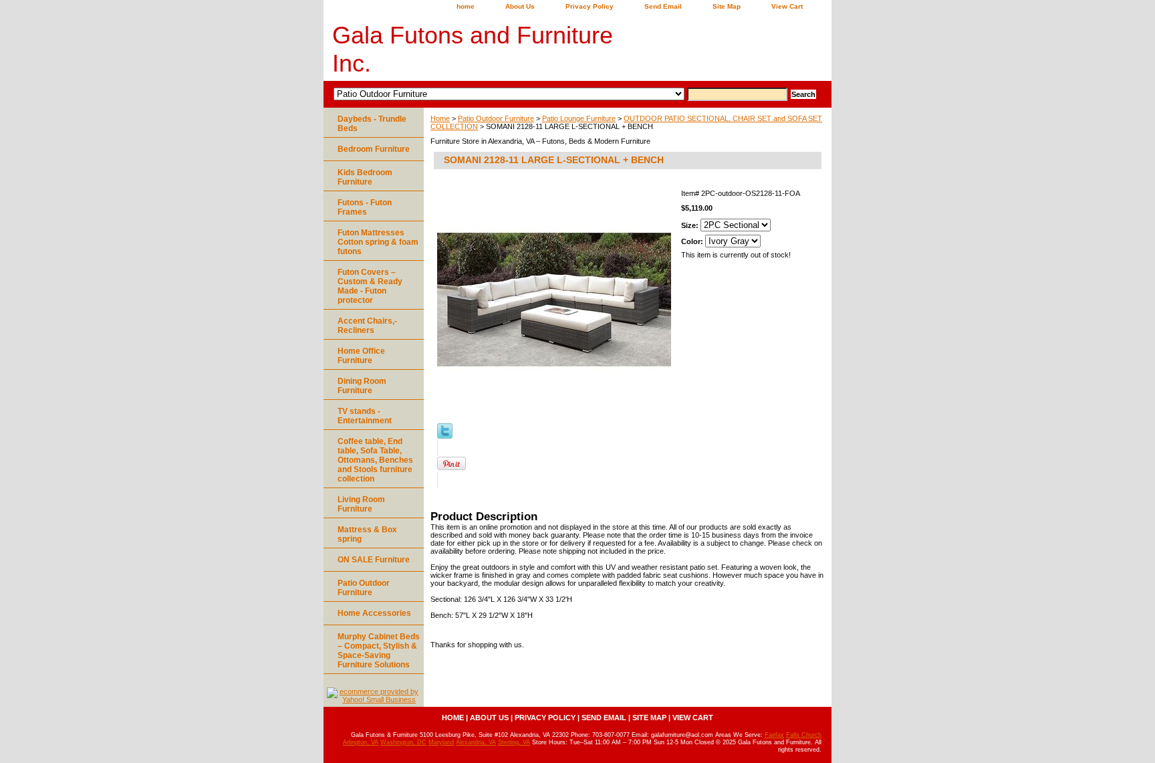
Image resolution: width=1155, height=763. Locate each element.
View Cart (787, 6)
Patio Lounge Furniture (579, 118)
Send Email (663, 6)
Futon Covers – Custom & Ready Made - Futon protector (370, 286)
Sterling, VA (514, 742)
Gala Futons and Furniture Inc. (472, 49)
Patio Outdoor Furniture (496, 118)
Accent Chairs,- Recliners (367, 325)
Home (440, 118)
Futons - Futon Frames (365, 207)
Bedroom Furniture (374, 149)
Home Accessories (374, 613)
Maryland (441, 742)
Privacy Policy (589, 6)
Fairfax (774, 735)
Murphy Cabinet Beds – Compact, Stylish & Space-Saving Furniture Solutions (379, 650)
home (466, 6)
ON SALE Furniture (374, 559)
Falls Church (803, 735)
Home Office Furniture (361, 355)
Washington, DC (403, 742)
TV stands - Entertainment (365, 416)
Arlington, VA (360, 742)
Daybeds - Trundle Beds (372, 123)
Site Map (727, 6)
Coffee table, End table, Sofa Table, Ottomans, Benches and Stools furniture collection (375, 460)
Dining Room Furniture (362, 385)
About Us (520, 6)
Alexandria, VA (476, 742)
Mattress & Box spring (367, 534)
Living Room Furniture (361, 504)
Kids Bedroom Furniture (365, 177)
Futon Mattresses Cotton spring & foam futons (378, 242)
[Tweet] (445, 436)
